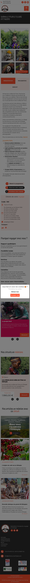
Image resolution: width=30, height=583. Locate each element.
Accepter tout (15, 295)
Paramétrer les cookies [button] (15, 289)
